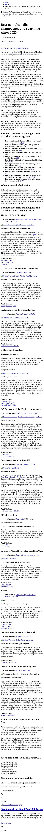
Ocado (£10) (20, 413)
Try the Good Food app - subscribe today (15, 48)
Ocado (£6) (20, 519)
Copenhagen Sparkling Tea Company (13, 477)
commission (5, 14)
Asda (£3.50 (30, 595)
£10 (25, 147)
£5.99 (22, 181)
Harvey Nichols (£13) (8, 405)
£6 (20, 166)
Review (7, 4)
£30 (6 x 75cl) (30, 177)
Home (7, 2)
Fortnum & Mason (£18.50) (25, 464)
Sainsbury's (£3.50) (11, 597)
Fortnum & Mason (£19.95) (25, 314)
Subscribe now (6, 823)
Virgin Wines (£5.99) (23, 670)
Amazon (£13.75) (11, 221)
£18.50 (21, 150)
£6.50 (32, 169)
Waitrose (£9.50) (21, 219)
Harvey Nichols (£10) (23, 272)
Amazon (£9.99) (6, 401)
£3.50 (7, 173)
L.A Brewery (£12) (31, 413)
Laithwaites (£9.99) (34, 219)
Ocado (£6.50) (21, 555)
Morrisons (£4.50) (33, 555)
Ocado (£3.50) (21, 595)
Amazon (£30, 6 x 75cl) (24, 636)
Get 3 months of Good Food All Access (22, 809)
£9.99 (22, 143)
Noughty (35, 234)
